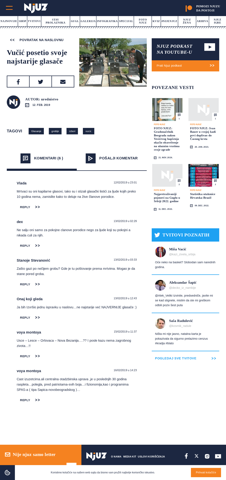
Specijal (126, 21)
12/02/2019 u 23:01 (125, 182)
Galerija (88, 21)
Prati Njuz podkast (169, 65)
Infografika (107, 21)
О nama (116, 456)
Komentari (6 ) (48, 158)
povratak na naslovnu (41, 40)
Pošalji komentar (118, 158)
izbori (72, 131)
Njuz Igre (218, 21)
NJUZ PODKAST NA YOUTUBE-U (174, 49)
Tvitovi (34, 21)
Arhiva (202, 21)
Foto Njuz (143, 21)
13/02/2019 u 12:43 (125, 298)
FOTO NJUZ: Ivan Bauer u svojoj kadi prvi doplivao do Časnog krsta (203, 134)
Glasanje (36, 131)
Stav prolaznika (56, 21)
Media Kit (129, 456)
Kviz (156, 21)
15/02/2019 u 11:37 (125, 331)
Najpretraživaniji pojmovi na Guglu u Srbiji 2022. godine (167, 197)
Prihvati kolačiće (206, 472)
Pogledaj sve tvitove (175, 358)
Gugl (75, 21)
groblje (55, 131)
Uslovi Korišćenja (151, 456)
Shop (22, 21)
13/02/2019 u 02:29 (125, 221)
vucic (89, 131)
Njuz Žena (187, 21)
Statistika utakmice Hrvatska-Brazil (202, 195)
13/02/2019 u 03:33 (125, 259)
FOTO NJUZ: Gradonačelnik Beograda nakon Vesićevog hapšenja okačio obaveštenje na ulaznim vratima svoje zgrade (167, 139)
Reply (25, 207)
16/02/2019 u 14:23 (125, 370)
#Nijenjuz (169, 21)
